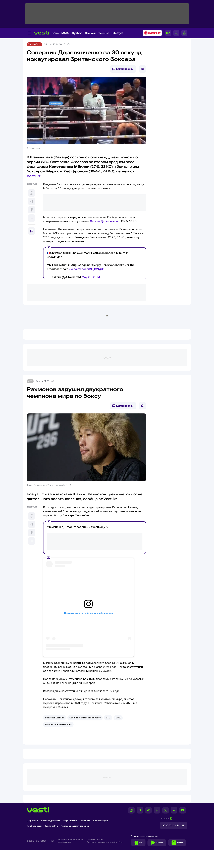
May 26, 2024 (91, 277)
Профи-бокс (34, 44)
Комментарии (124, 68)
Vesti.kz (34, 176)
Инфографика (70, 820)
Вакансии (85, 820)
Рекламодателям (50, 820)
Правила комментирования (75, 826)
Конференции (34, 826)
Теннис (103, 33)
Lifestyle (117, 33)
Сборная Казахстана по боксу (85, 717)
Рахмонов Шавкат (54, 717)
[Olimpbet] (151, 33)
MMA (65, 33)
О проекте (32, 820)
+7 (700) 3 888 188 (174, 825)
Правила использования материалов (70, 840)
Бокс (55, 33)
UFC (30, 381)
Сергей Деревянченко (105, 221)
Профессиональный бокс (58, 724)
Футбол (76, 33)
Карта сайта (51, 826)
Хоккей (90, 33)
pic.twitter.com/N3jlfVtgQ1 (86, 269)
